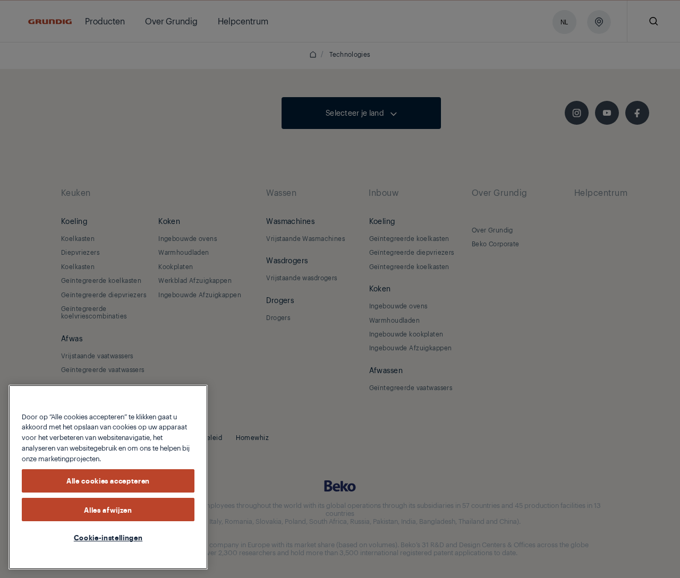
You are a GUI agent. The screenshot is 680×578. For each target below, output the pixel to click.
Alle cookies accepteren (108, 480)
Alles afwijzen (108, 509)
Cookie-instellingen (108, 537)
